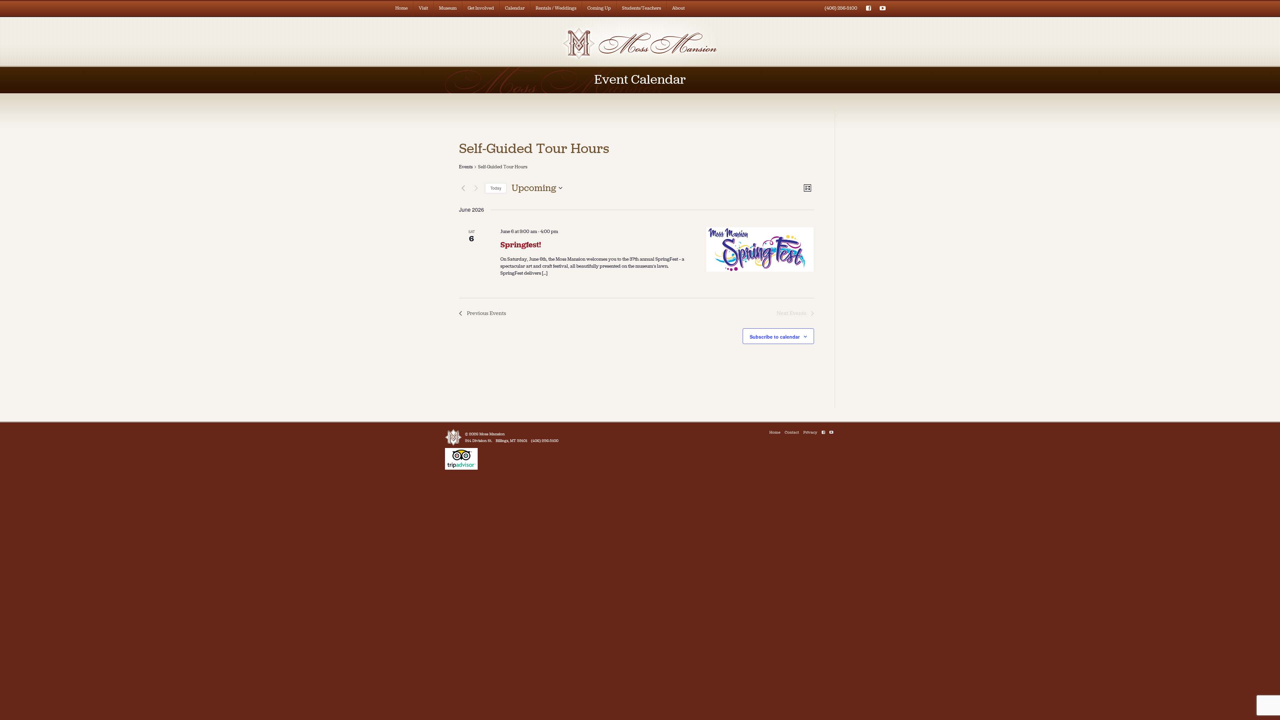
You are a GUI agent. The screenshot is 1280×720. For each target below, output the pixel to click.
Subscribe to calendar (775, 336)
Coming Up (599, 8)
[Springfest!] (760, 249)
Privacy (810, 432)
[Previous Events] (463, 188)
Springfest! (520, 244)
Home (401, 8)
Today (495, 188)
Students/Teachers (641, 8)
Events (466, 167)
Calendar (515, 8)
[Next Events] (476, 188)
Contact (792, 432)
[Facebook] (823, 432)
